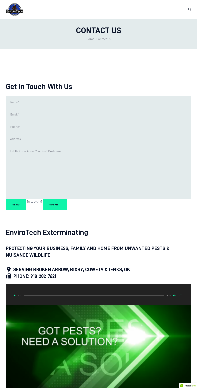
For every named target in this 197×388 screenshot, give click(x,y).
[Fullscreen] (180, 295)
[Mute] (174, 295)
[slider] (94, 295)
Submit (54, 204)
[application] (98, 294)
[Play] (14, 295)
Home (90, 39)
